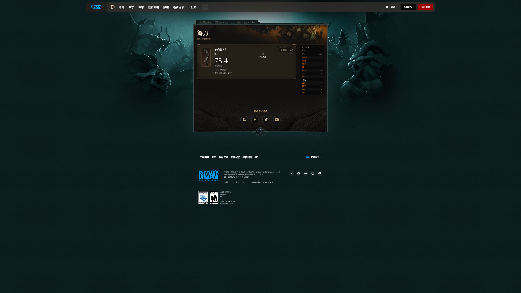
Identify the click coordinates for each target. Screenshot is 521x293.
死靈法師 (207, 39)
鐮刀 (203, 33)
